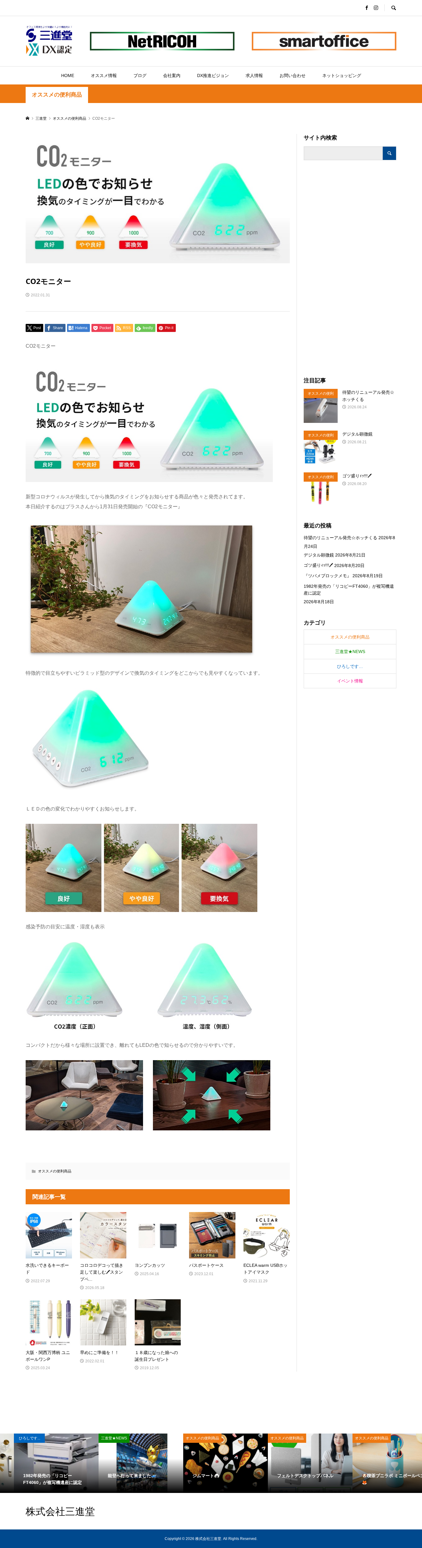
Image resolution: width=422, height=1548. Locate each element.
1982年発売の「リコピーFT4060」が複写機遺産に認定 (349, 590)
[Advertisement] (350, 268)
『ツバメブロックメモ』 (327, 575)
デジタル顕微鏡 (319, 555)
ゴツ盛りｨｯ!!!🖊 (318, 565)
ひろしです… (350, 666)
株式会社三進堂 (60, 1511)
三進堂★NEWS (350, 651)
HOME (67, 75)
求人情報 (254, 75)
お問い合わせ (293, 75)
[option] (42, 1463)
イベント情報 (350, 680)
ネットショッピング (341, 75)
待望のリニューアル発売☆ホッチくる (340, 537)
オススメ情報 (104, 75)
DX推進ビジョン (213, 75)
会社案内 (171, 75)
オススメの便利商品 (57, 95)
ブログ (139, 75)
